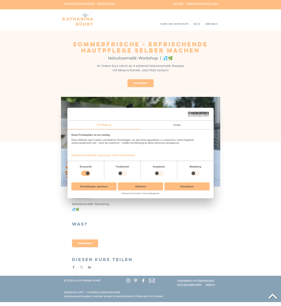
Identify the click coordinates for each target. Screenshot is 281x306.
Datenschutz (206, 280)
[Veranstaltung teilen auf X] (81, 267)
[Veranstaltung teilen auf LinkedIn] (89, 267)
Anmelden (140, 83)
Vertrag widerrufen (189, 284)
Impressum (184, 280)
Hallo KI (210, 284)
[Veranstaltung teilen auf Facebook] (73, 267)
